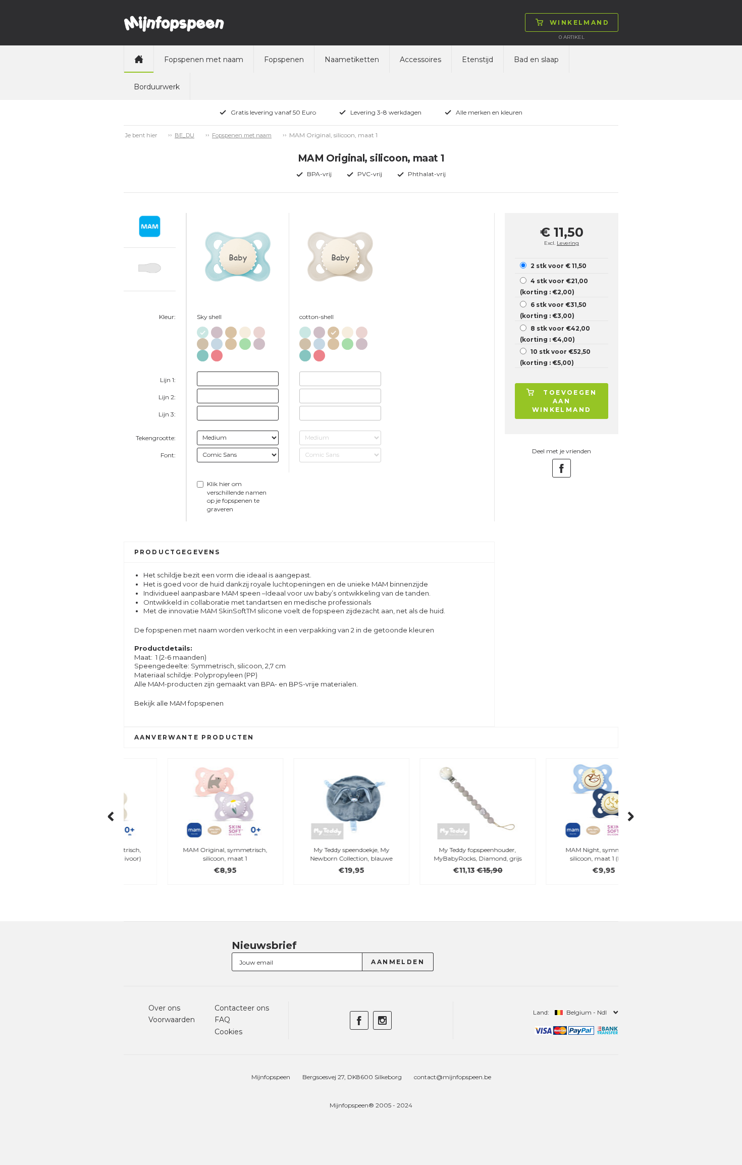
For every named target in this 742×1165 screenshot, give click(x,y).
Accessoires (420, 59)
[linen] (245, 330)
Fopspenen (284, 59)
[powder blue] (217, 342)
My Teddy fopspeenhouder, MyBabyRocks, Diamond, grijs (434, 854)
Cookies (228, 1031)
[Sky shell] (202, 330)
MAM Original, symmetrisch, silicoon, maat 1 (182, 854)
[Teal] (202, 353)
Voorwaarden (171, 1019)
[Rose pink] (217, 353)
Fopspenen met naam (203, 59)
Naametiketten (352, 59)
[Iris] (259, 342)
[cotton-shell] (231, 330)
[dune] (202, 342)
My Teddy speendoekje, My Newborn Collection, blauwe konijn (308, 858)
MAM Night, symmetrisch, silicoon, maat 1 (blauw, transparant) (560, 858)
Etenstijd (477, 59)
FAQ (222, 1019)
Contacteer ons (242, 1008)
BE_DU (184, 135)
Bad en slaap (536, 59)
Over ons (164, 1008)
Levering (568, 243)
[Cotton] (231, 342)
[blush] (259, 330)
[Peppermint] (245, 342)
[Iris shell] (217, 330)
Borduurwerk (157, 86)
